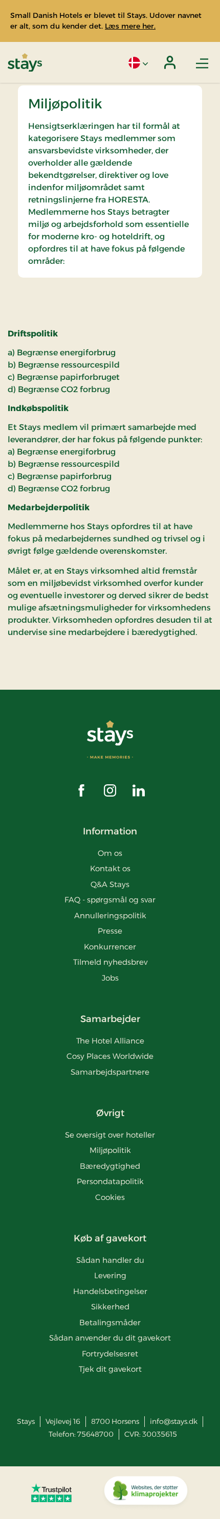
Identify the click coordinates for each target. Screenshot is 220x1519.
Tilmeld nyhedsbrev (110, 962)
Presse (110, 931)
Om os (110, 853)
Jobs (110, 978)
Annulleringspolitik (110, 915)
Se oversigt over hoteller (110, 1135)
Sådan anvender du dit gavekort (110, 1338)
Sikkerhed (110, 1306)
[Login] (170, 62)
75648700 (95, 1434)
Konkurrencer (110, 946)
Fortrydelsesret (110, 1353)
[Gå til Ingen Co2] (146, 1493)
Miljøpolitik (110, 1150)
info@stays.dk (173, 1421)
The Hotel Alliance (110, 1041)
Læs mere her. (130, 26)
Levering (110, 1275)
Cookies (110, 1197)
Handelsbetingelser (110, 1291)
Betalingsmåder (110, 1322)
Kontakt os (110, 868)
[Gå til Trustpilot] (51, 1492)
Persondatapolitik (110, 1181)
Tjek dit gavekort (110, 1369)
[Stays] (25, 62)
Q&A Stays (110, 884)
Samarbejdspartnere (110, 1072)
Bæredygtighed (110, 1166)
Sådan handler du (110, 1260)
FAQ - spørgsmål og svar (110, 899)
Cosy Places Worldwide (110, 1056)
